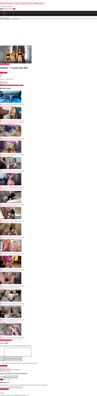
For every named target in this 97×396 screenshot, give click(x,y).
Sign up (12, 395)
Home (4, 11)
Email (1, 359)
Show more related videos (6, 340)
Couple (4, 19)
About (2, 72)
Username (2, 376)
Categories (5, 12)
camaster (5, 81)
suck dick (17, 85)
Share (5, 72)
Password (2, 378)
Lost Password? (7, 379)
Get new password (4, 389)
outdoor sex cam (11, 85)
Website (2, 360)
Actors (4, 15)
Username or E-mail (4, 387)
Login (2, 379)
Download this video (4, 64)
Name (2, 357)
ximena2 (5, 84)
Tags (4, 14)
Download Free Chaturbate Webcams (22, 3)
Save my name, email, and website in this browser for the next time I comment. (19, 363)
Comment (2, 356)
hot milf (5, 85)
